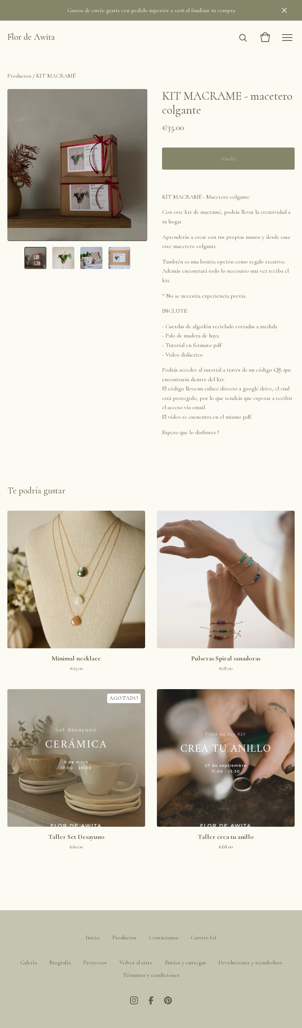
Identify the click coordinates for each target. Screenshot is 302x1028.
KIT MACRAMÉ (56, 75)
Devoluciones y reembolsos (250, 962)
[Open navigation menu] (287, 37)
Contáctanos (163, 937)
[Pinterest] (167, 1000)
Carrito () (203, 937)
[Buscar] (243, 37)
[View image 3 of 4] (91, 258)
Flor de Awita (31, 37)
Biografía (60, 962)
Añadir (228, 158)
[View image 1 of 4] (35, 258)
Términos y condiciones (151, 975)
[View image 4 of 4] (119, 258)
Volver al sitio (135, 962)
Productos (19, 75)
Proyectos (95, 962)
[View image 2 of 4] (63, 258)
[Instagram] (134, 1000)
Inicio (93, 937)
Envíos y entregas (185, 962)
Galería (28, 962)
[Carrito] (265, 37)
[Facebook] (151, 1000)
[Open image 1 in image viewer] (77, 165)
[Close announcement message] (284, 10)
